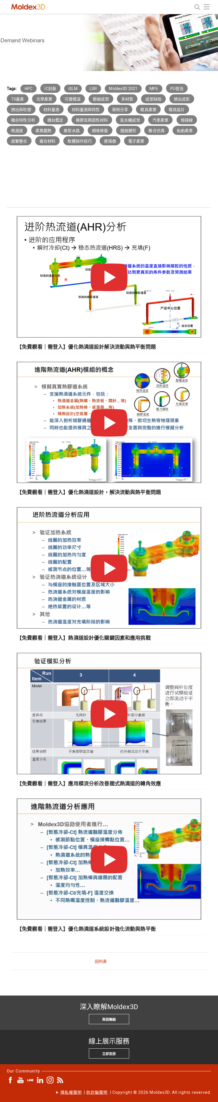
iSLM (72, 88)
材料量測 (51, 109)
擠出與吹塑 (21, 109)
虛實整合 (19, 141)
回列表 (101, 961)
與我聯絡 (109, 1020)
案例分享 (120, 109)
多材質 (127, 99)
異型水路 (72, 130)
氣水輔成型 (130, 120)
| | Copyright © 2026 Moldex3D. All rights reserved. (135, 1092)
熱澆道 (17, 130)
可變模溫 (72, 99)
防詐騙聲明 (97, 1092)
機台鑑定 (55, 120)
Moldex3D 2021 (123, 88)
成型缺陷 (153, 99)
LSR (93, 88)
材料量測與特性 (86, 109)
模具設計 (177, 109)
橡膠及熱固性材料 (92, 120)
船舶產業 (185, 130)
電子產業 (136, 141)
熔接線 (187, 120)
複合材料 (47, 141)
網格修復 (100, 130)
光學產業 (44, 99)
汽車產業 (160, 120)
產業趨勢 (43, 130)
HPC (28, 88)
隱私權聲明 (71, 1092)
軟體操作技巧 (80, 141)
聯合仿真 (156, 130)
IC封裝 (50, 88)
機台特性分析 (23, 120)
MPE (154, 88)
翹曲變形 (128, 130)
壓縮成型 (101, 99)
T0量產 (17, 99)
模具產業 (148, 109)
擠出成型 (182, 99)
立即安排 (109, 1054)
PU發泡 (177, 88)
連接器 (110, 141)
